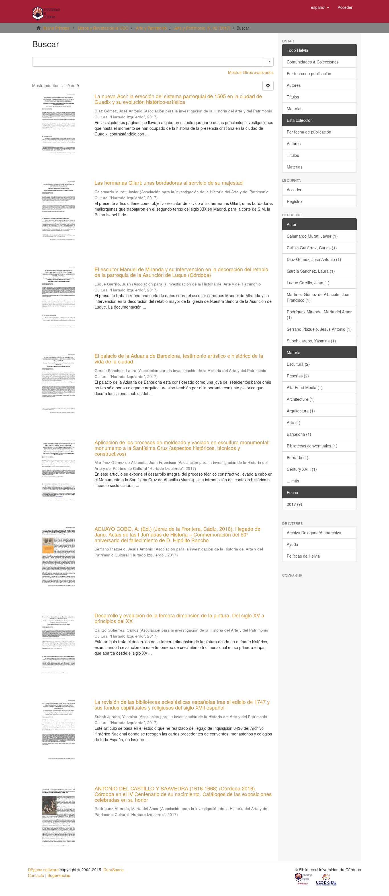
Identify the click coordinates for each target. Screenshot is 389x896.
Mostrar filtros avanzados (251, 72)
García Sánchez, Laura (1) (311, 271)
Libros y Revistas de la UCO (103, 28)
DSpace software (43, 869)
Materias (294, 108)
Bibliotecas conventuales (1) (312, 446)
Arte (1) (293, 422)
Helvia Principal (56, 28)
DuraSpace (113, 869)
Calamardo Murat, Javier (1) (312, 236)
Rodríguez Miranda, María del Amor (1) (319, 314)
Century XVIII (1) (302, 469)
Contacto (36, 875)
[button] (320, 7)
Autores (294, 85)
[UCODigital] (326, 879)
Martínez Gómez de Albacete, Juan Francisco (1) (319, 297)
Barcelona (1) (299, 434)
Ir (268, 62)
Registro (294, 201)
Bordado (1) (297, 457)
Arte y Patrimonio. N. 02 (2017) (202, 28)
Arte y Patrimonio (151, 28)
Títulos (293, 97)
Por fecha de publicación (309, 73)
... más (293, 481)
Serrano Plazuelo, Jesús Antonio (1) (319, 329)
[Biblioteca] (304, 879)
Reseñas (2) (298, 376)
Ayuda (292, 544)
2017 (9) (294, 504)
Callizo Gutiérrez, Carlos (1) (312, 247)
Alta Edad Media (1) (305, 387)
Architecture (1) (301, 399)
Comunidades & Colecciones (313, 62)
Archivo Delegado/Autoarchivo (314, 532)
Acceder (294, 189)
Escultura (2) (298, 364)
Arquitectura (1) (301, 411)
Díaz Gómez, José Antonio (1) (314, 259)
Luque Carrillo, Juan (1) (308, 282)
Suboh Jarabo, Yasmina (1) (311, 341)
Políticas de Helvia (303, 556)
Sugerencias (59, 875)
